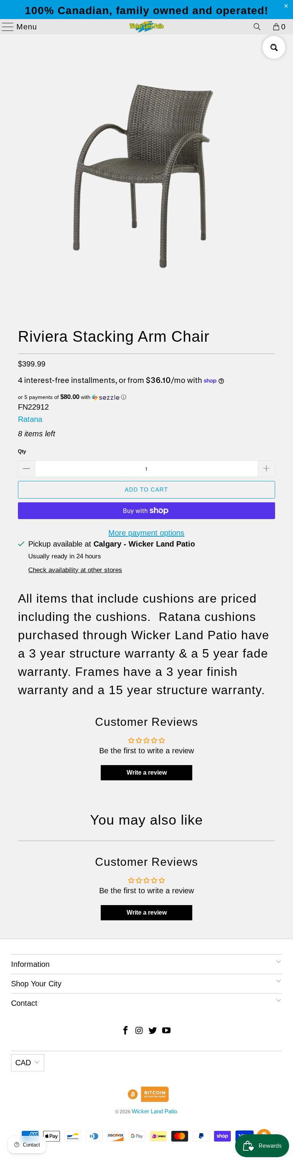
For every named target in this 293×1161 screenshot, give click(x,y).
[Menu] (4, 26)
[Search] (257, 26)
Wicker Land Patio (154, 1111)
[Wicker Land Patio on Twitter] (153, 1031)
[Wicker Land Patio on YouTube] (166, 1031)
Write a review (147, 772)
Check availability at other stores (75, 570)
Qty (22, 451)
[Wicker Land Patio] (146, 26)
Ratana (30, 419)
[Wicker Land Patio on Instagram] (139, 1031)
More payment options (146, 533)
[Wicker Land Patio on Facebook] (126, 1031)
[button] (146, 397)
